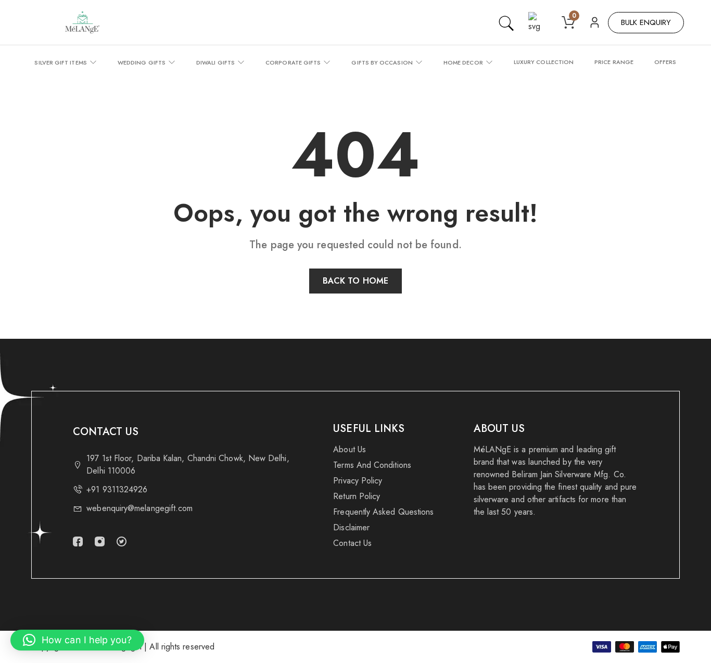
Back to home (355, 281)
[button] (77, 640)
